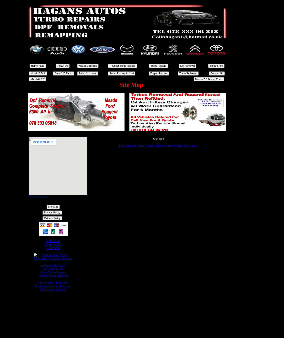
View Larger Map (39, 196)
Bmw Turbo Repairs (53, 272)
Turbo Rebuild (53, 244)
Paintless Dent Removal (53, 276)
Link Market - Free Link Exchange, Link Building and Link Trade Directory (53, 286)
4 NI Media (53, 241)
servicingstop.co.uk (53, 265)
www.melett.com (53, 269)
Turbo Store (53, 248)
